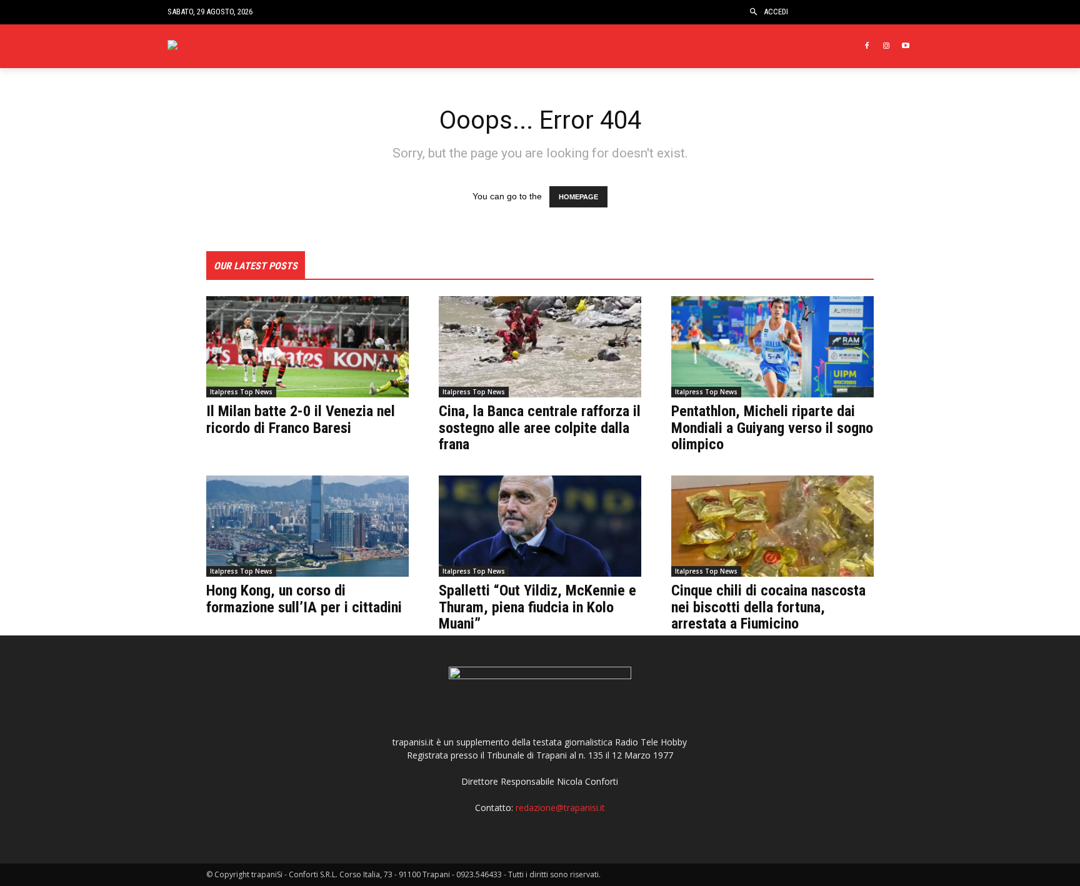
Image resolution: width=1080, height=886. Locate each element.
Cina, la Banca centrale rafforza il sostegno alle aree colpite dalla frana (540, 427)
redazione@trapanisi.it (560, 808)
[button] (753, 12)
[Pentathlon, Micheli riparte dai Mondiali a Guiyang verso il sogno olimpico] (772, 346)
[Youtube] (905, 46)
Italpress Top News (241, 391)
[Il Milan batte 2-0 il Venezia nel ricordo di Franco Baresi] (307, 346)
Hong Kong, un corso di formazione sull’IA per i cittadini (304, 598)
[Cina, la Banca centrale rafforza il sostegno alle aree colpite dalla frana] (540, 346)
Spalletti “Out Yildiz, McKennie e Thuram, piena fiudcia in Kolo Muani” (537, 607)
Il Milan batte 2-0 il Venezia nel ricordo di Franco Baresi (300, 419)
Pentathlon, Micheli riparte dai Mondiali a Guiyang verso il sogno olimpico (772, 427)
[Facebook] (867, 46)
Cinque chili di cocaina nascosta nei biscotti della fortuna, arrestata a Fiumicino (768, 607)
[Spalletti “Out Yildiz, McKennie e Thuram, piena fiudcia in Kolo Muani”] (540, 526)
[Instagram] (886, 46)
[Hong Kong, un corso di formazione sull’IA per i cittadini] (307, 526)
